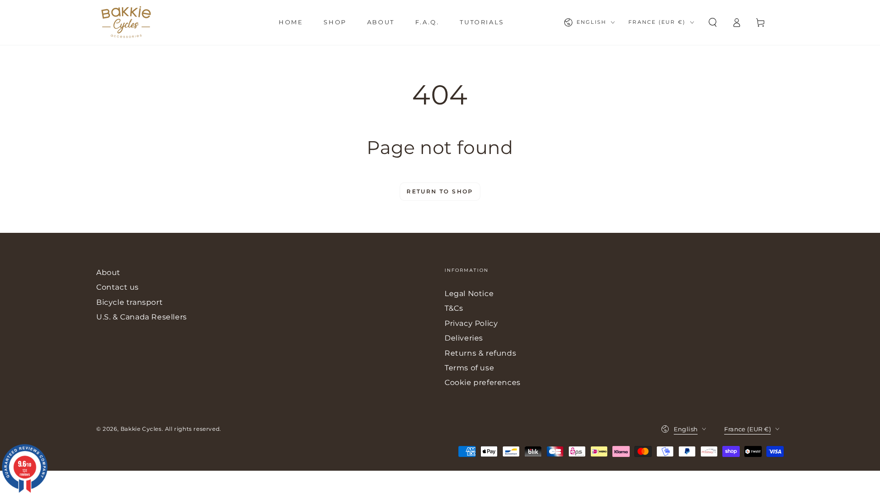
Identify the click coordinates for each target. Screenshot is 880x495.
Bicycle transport (129, 302)
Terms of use (469, 367)
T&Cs (454, 308)
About (108, 272)
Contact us (117, 287)
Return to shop (440, 191)
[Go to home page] (126, 22)
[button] (713, 22)
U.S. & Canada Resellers (141, 317)
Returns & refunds (480, 353)
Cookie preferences (483, 382)
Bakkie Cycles (141, 428)
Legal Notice (469, 293)
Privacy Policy (471, 323)
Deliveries (464, 338)
